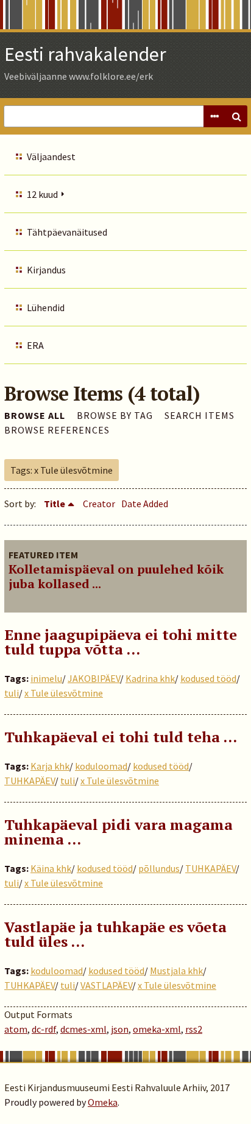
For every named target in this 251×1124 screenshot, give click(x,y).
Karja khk (49, 766)
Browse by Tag (115, 415)
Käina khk (50, 868)
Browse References (57, 430)
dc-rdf (44, 1029)
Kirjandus (46, 270)
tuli (11, 693)
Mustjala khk (176, 970)
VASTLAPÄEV (106, 985)
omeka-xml (157, 1029)
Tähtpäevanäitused (67, 232)
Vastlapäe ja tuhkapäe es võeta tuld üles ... (115, 934)
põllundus (159, 868)
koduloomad (101, 766)
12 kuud (42, 194)
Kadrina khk (150, 678)
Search (236, 116)
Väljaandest (51, 156)
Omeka (103, 1102)
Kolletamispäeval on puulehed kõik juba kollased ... (116, 576)
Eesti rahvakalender (85, 54)
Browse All (34, 415)
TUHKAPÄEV (29, 781)
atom (15, 1029)
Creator (99, 503)
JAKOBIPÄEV (94, 678)
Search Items (199, 415)
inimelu (46, 678)
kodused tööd (208, 678)
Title (54, 503)
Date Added (144, 503)
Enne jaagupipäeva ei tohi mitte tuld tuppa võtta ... (120, 642)
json (120, 1029)
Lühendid (46, 307)
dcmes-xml (83, 1029)
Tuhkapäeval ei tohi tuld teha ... (120, 736)
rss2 (193, 1029)
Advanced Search (214, 116)
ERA (35, 345)
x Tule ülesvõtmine (63, 693)
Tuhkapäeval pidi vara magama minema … (118, 832)
